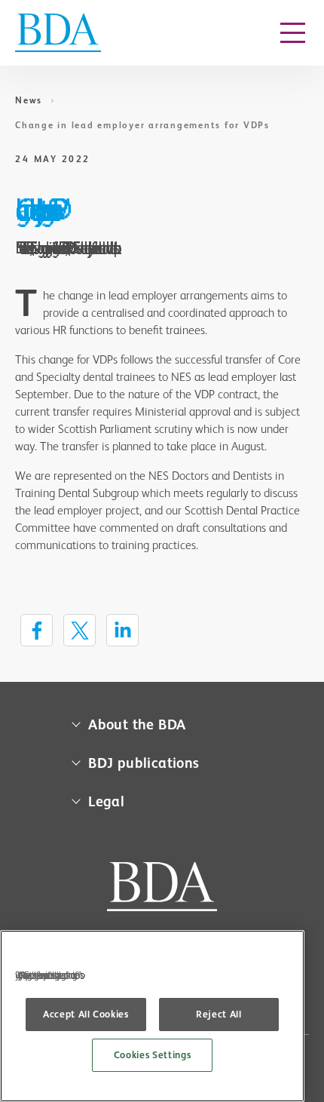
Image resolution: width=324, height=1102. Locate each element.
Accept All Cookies (86, 1014)
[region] (152, 1016)
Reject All (219, 1014)
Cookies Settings (152, 1055)
